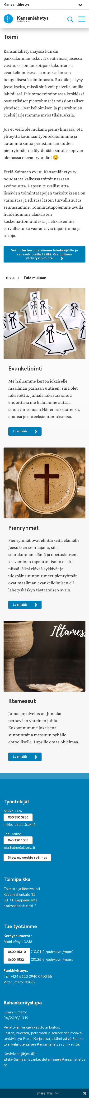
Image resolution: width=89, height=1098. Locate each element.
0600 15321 (17, 959)
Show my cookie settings (27, 857)
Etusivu (9, 277)
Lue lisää (20, 431)
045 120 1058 (18, 840)
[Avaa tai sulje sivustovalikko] (80, 4)
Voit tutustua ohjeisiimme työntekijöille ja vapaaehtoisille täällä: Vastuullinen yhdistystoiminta (44, 254)
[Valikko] (81, 19)
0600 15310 (17, 951)
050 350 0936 (18, 817)
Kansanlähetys (17, 4)
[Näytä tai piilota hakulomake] (70, 19)
